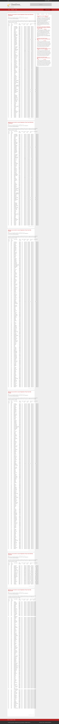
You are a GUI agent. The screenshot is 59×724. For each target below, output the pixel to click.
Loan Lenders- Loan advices (15, 124)
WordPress (49, 722)
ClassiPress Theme (41, 722)
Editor (10, 124)
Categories (12, 9)
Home (9, 9)
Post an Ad (47, 9)
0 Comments (44, 40)
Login (50, 0)
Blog (16, 9)
